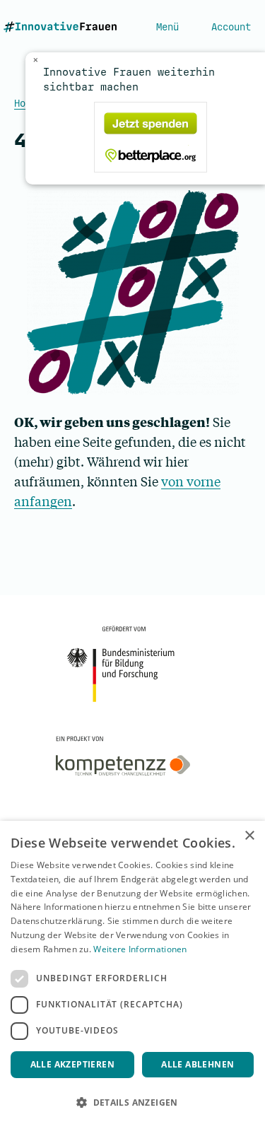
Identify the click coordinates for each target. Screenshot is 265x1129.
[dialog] (132, 975)
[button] (132, 1103)
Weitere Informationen (140, 949)
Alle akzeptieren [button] (72, 1064)
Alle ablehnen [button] (197, 1064)
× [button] (249, 836)
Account (231, 27)
